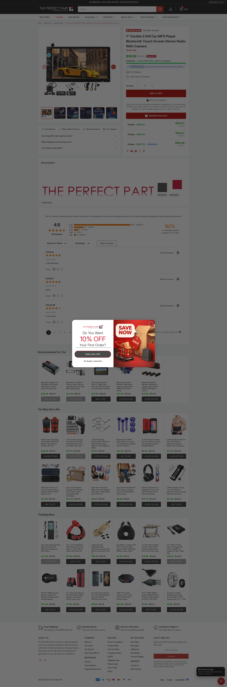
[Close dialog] (151, 324)
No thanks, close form (93, 361)
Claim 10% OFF (92, 354)
